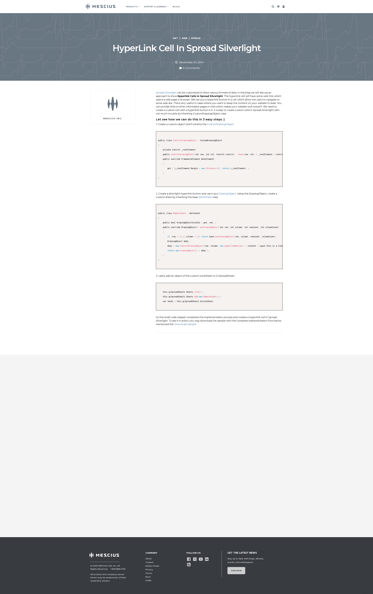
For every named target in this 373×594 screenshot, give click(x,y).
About (148, 558)
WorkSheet (205, 197)
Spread (195, 38)
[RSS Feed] (188, 564)
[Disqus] (186, 408)
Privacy (149, 569)
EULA (148, 577)
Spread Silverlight (166, 92)
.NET (175, 38)
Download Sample (185, 324)
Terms (148, 573)
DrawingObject (227, 193)
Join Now (236, 570)
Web (184, 38)
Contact (149, 562)
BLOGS (176, 6)
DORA (148, 580)
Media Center (152, 566)
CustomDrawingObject (220, 124)
